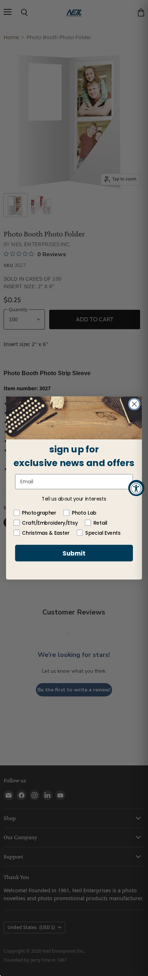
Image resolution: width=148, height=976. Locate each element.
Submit (74, 553)
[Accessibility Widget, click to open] (136, 488)
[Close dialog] (134, 404)
